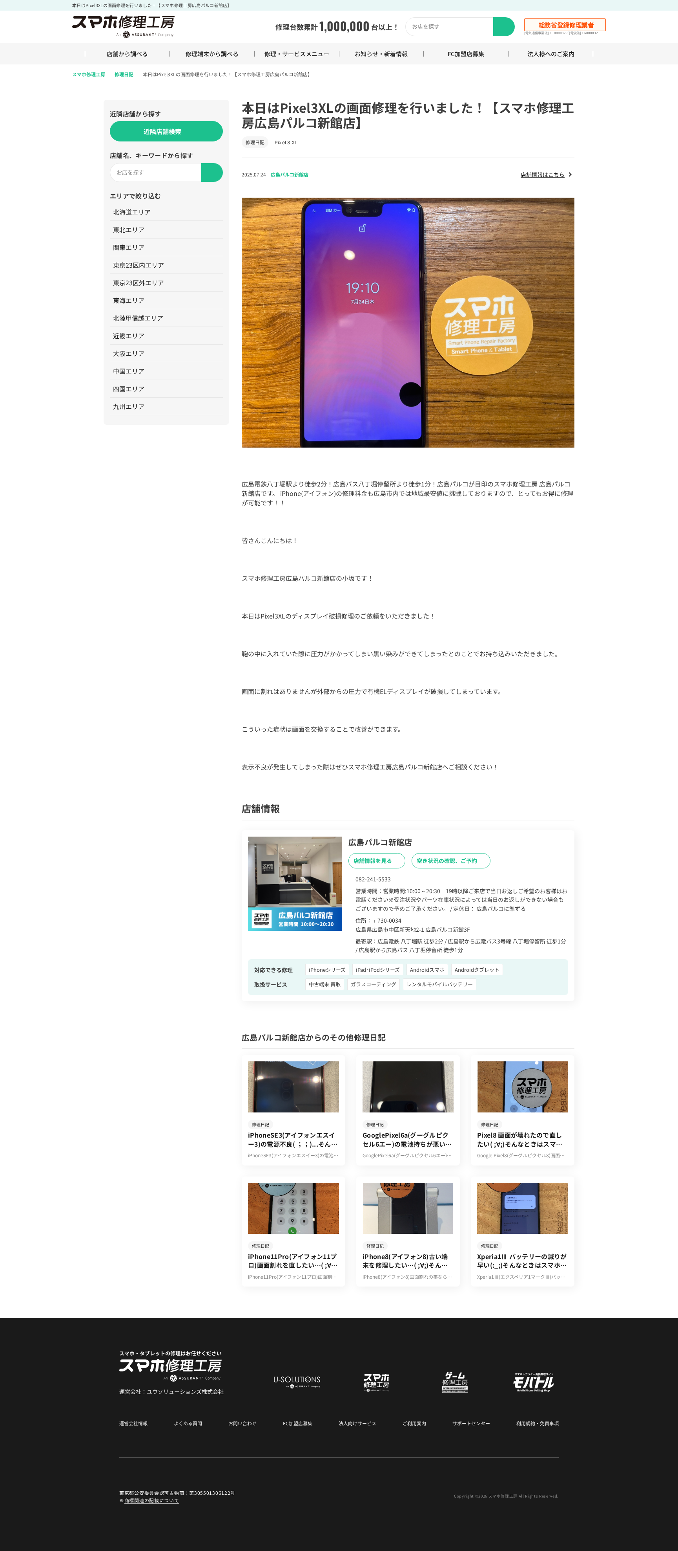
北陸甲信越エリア (138, 318)
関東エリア (128, 247)
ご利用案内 (414, 1423)
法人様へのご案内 (550, 54)
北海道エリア (132, 212)
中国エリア (128, 371)
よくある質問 (188, 1423)
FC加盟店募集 (466, 54)
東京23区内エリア (138, 265)
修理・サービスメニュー (296, 54)
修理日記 (124, 74)
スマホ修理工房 (88, 74)
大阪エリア (128, 353)
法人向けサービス (357, 1423)
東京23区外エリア (138, 282)
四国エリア (128, 388)
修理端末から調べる (212, 54)
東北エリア (128, 229)
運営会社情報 (133, 1423)
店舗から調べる (127, 54)
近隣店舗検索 (162, 131)
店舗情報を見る (373, 861)
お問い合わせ (242, 1423)
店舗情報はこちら (543, 174)
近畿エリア (128, 335)
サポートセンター (471, 1423)
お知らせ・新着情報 (381, 54)
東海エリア (128, 300)
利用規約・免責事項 (537, 1423)
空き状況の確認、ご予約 (447, 861)
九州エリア (128, 406)
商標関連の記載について (151, 1500)
